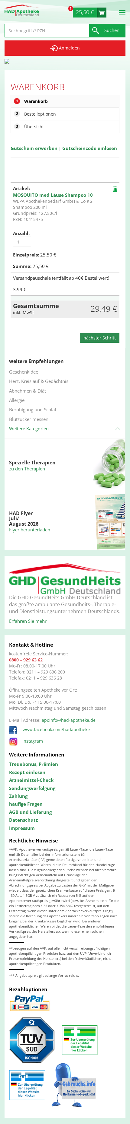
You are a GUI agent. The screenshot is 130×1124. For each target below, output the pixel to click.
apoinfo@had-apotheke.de (69, 720)
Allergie (16, 400)
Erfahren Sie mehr (28, 621)
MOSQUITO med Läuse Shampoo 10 (53, 195)
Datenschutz (23, 820)
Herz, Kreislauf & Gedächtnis (38, 381)
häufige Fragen (26, 804)
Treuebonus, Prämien (33, 764)
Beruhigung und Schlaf (32, 409)
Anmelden (69, 48)
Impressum (22, 828)
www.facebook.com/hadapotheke (55, 729)
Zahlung (18, 796)
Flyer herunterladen (29, 530)
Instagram (32, 741)
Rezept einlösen (27, 772)
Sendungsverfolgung (32, 788)
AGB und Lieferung (30, 812)
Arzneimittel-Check (31, 780)
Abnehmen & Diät (27, 391)
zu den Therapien (27, 469)
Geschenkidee (23, 372)
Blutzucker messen (28, 419)
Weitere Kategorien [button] (29, 428)
